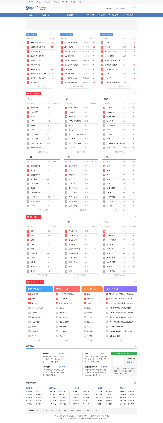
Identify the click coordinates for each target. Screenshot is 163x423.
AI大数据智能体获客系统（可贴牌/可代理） (121, 303)
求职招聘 (99, 397)
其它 (87, 294)
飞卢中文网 (73, 192)
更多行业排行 (78, 87)
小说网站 (29, 401)
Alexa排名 (71, 410)
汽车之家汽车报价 (75, 121)
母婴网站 (109, 404)
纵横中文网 (73, 201)
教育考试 (52, 394)
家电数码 (76, 397)
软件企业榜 (113, 15)
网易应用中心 (111, 258)
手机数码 (131, 404)
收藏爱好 (39, 401)
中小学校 (62, 391)
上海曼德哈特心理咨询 (113, 82)
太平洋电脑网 (111, 240)
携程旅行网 (34, 108)
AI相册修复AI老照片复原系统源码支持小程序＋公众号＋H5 (121, 313)
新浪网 (33, 262)
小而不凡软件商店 (64, 303)
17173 (109, 130)
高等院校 (62, 404)
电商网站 (61, 367)
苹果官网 (34, 179)
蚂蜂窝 (33, 125)
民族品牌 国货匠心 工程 (113, 69)
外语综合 (62, 394)
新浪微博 (110, 170)
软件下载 (123, 394)
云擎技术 (33, 327)
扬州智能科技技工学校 (38, 74)
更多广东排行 (119, 275)
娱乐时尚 (39, 391)
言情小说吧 (73, 206)
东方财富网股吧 (74, 249)
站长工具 (38, 2)
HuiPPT (33, 336)
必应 (70, 271)
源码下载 (56, 2)
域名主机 (131, 397)
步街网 (107, 47)
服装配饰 (86, 397)
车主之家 (72, 139)
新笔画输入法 (35, 51)
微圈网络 (61, 313)
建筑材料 (86, 394)
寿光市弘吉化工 (69, 51)
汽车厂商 (86, 404)
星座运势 (29, 397)
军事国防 (62, 397)
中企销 (32, 299)
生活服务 (99, 388)
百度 (32, 231)
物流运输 (76, 404)
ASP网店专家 (35, 317)
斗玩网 (64, 410)
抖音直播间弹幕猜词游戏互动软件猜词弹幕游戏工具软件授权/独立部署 (121, 317)
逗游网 (109, 134)
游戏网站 (104, 367)
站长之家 (30, 2)
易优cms (60, 336)
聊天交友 (99, 401)
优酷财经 (108, 42)
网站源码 (79, 410)
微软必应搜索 (73, 253)
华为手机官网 (35, 175)
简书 (70, 179)
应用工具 (104, 353)
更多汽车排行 (81, 152)
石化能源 (76, 401)
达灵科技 (33, 294)
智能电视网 (111, 188)
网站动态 (97, 416)
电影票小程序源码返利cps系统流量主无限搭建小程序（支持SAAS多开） (121, 294)
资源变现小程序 (113, 336)
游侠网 (109, 108)
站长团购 (72, 2)
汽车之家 (72, 112)
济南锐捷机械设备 (70, 60)
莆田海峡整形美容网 (38, 47)
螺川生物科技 (69, 47)
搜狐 (32, 235)
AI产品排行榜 (49, 410)
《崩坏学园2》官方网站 (114, 144)
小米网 (33, 188)
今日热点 (94, 410)
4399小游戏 (111, 116)
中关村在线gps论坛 (70, 42)
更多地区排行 (118, 87)
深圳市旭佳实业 (36, 60)
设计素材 (123, 397)
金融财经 (99, 404)
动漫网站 (29, 404)
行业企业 (76, 388)
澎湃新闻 (72, 244)
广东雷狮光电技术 (70, 78)
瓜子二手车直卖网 (75, 143)
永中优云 (88, 353)
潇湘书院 (72, 175)
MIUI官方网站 (35, 201)
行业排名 (45, 15)
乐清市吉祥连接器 (70, 82)
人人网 (109, 206)
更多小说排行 (81, 210)
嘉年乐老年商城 (110, 51)
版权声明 (84, 416)
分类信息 (109, 394)
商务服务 (86, 401)
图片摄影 (39, 394)
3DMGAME (111, 112)
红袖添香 (72, 184)
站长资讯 (39, 410)
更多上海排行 (81, 275)
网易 (108, 231)
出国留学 (52, 401)
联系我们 (65, 416)
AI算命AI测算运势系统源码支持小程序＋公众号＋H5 (121, 308)
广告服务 (72, 416)
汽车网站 (61, 353)
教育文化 (52, 388)
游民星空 (110, 121)
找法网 (109, 266)
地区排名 (70, 15)
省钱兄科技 (62, 331)
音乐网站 (29, 391)
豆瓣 (108, 166)
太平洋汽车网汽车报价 (76, 134)
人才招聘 (89, 317)
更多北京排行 (43, 275)
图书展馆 (52, 397)
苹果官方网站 (35, 166)
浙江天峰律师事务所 (38, 56)
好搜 (32, 244)
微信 (108, 184)
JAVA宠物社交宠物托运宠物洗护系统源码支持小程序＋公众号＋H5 (121, 322)
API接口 (64, 2)
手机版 (107, 416)
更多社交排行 (119, 210)
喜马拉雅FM (73, 262)
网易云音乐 (111, 271)
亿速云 (60, 308)
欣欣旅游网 (34, 112)
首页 (31, 15)
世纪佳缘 (110, 201)
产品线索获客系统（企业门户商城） (120, 331)
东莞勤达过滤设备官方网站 (38, 79)
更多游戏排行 (119, 152)
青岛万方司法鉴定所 (71, 65)
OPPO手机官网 (36, 192)
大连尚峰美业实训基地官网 (38, 44)
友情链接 (78, 416)
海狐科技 (33, 331)
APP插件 (89, 299)
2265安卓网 (111, 148)
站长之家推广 (63, 322)
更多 (38, 340)
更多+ (135, 93)
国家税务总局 (35, 266)
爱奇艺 (33, 258)
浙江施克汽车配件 (111, 65)
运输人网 (46, 353)
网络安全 (123, 401)
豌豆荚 (33, 170)
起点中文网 (73, 166)
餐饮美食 (109, 391)
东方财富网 (73, 231)
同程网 (33, 121)
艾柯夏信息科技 (36, 69)
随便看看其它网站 (123, 353)
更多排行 (41, 87)
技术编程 (131, 394)
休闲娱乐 (29, 388)
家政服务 (99, 391)
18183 (109, 139)
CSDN (33, 271)
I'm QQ (109, 192)
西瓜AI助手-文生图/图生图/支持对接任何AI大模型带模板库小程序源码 (121, 299)
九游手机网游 (111, 125)
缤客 (32, 130)
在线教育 (52, 391)
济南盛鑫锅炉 (109, 56)
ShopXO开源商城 (36, 308)
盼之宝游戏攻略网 (91, 367)
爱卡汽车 (72, 116)
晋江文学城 (73, 188)
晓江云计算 (62, 317)
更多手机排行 (43, 210)
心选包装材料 (69, 56)
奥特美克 (108, 78)
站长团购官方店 (63, 327)
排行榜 (102, 15)
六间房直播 (111, 197)
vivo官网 (34, 197)
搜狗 (32, 240)
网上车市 (72, 125)
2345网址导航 (73, 235)
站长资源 (123, 404)
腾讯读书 (72, 170)
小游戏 (88, 303)
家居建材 (99, 394)
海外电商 (88, 336)
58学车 (107, 74)
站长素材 (47, 2)
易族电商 (33, 313)
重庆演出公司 (35, 65)
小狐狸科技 (62, 299)
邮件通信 (131, 401)
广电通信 (76, 394)
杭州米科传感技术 (70, 74)
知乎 (108, 175)
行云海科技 (34, 322)
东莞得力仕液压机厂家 (113, 60)
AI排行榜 (90, 15)
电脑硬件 (131, 391)
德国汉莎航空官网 (37, 143)
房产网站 (109, 397)
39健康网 (110, 249)
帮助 (102, 416)
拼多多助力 (34, 82)
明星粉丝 (39, 404)
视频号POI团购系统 (115, 327)
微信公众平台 (111, 179)
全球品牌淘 (46, 367)
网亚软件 (33, 303)
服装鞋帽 (89, 313)
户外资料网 (34, 139)
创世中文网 (73, 197)
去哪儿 (33, 116)
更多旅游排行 (43, 152)
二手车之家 (73, 148)
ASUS (33, 206)
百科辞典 (62, 401)
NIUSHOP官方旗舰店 (65, 294)
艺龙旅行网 (34, 134)
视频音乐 (89, 322)
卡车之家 (72, 130)
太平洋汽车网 (73, 108)
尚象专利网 (68, 69)
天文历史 (52, 404)
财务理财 (89, 331)
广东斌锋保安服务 (130, 359)
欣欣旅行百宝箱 (36, 148)
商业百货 (129, 362)
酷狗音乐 (110, 244)
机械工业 (86, 391)
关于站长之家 (58, 416)
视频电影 (39, 397)
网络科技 (123, 388)
